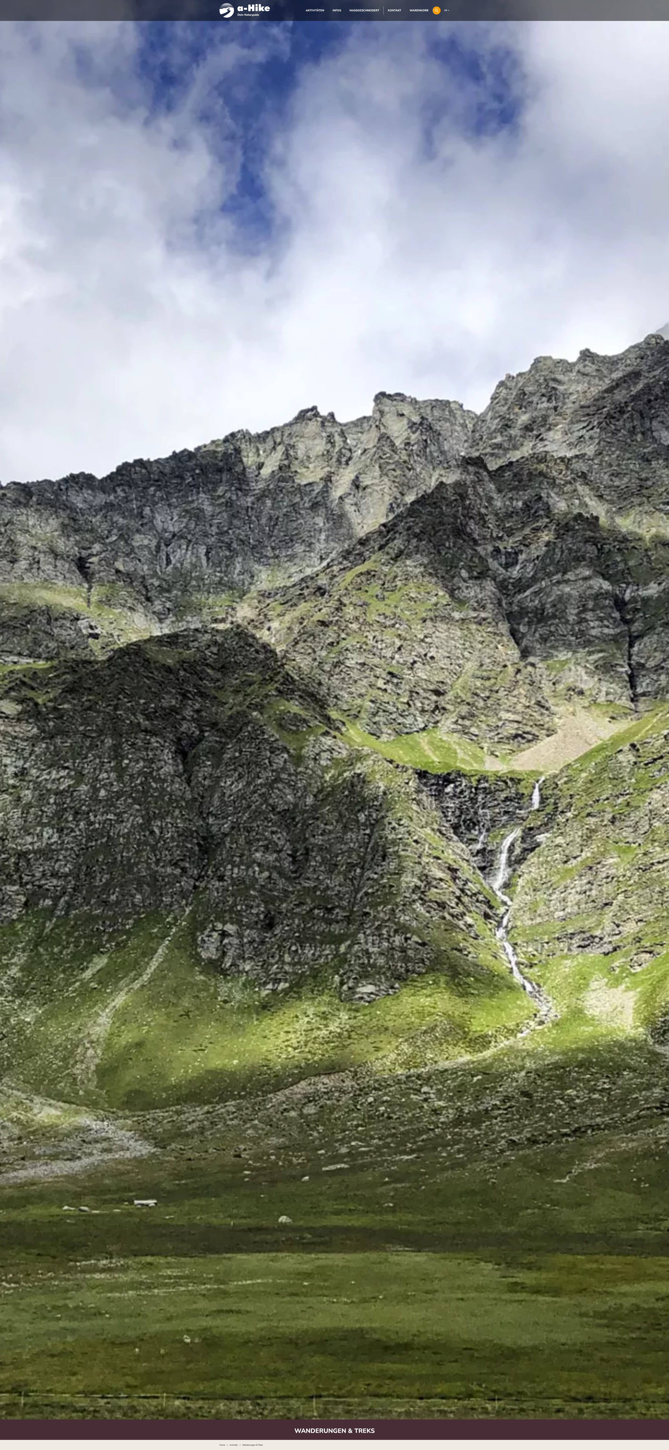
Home (222, 1445)
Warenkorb (419, 10)
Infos (337, 10)
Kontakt (394, 10)
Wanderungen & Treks (252, 1445)
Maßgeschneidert (364, 10)
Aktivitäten (315, 10)
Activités (234, 1445)
